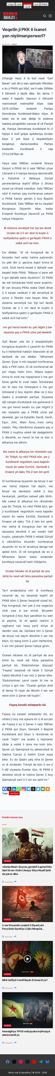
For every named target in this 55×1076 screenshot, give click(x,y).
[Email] (43, 789)
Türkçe (44, 4)
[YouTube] (34, 1062)
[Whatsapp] (19, 789)
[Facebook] (4, 789)
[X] (9, 789)
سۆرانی (11, 4)
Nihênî (14, 44)
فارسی (27, 6)
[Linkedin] (14, 789)
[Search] (44, 16)
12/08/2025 (8, 1043)
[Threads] (33, 789)
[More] (48, 789)
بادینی (18, 4)
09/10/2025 (8, 988)
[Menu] (50, 15)
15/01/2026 (8, 937)
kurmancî (28, 4)
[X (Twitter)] (14, 1062)
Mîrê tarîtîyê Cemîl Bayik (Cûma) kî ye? (25, 980)
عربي (36, 4)
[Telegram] (28, 789)
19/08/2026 (8, 882)
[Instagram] (24, 789)
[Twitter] (38, 789)
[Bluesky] (47, 1062)
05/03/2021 (6, 44)
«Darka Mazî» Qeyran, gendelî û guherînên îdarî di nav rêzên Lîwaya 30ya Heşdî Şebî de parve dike (27, 870)
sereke (14, 793)
